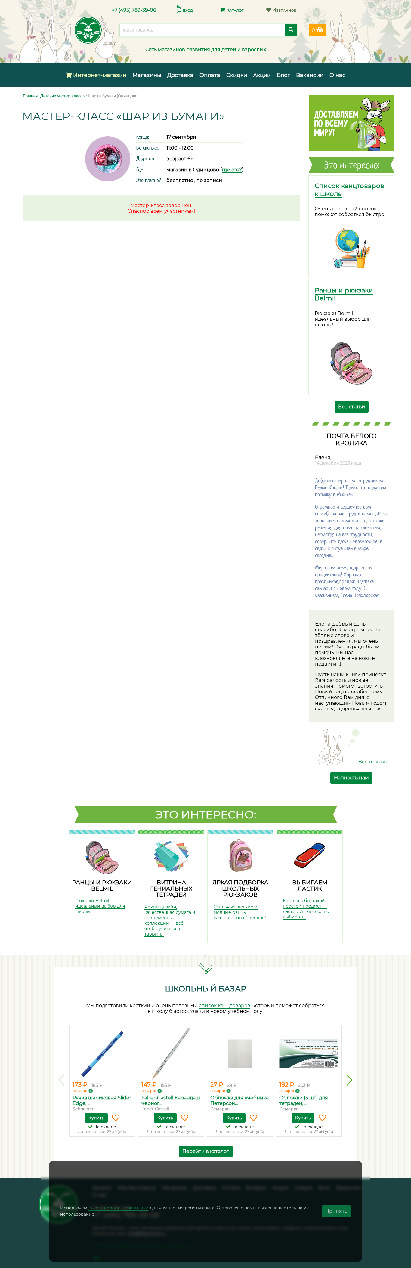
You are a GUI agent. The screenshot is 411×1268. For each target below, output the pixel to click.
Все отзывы (373, 762)
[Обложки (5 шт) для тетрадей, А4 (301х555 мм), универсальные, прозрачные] (308, 1054)
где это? (232, 169)
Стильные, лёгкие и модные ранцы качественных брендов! (240, 912)
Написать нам (351, 778)
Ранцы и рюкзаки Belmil (102, 885)
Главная (30, 96)
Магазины (146, 75)
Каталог (234, 10)
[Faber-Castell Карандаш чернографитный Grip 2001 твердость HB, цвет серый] (171, 1054)
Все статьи (351, 407)
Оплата (209, 75)
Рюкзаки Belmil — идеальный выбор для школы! (100, 906)
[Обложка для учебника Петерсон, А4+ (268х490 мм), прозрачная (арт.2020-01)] (240, 1054)
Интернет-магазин (99, 75)
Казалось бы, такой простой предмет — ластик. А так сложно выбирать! (306, 909)
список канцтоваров (224, 1005)
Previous (62, 1080)
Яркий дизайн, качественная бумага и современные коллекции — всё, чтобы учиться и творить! (169, 920)
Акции (262, 75)
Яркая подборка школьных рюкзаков (240, 888)
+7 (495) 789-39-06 (134, 10)
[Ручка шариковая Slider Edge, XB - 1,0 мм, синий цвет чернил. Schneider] (102, 1054)
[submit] (291, 30)
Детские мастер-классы (62, 96)
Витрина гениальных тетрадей (171, 888)
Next (349, 1080)
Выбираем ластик (309, 885)
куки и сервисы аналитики (118, 1208)
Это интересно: (205, 814)
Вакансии (309, 75)
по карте (80, 1091)
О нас (337, 75)
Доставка (180, 75)
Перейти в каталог (205, 1151)
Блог (283, 75)
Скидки (236, 75)
